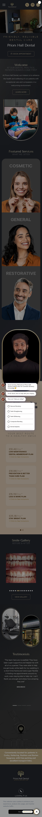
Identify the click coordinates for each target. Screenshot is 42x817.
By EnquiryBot (28, 811)
